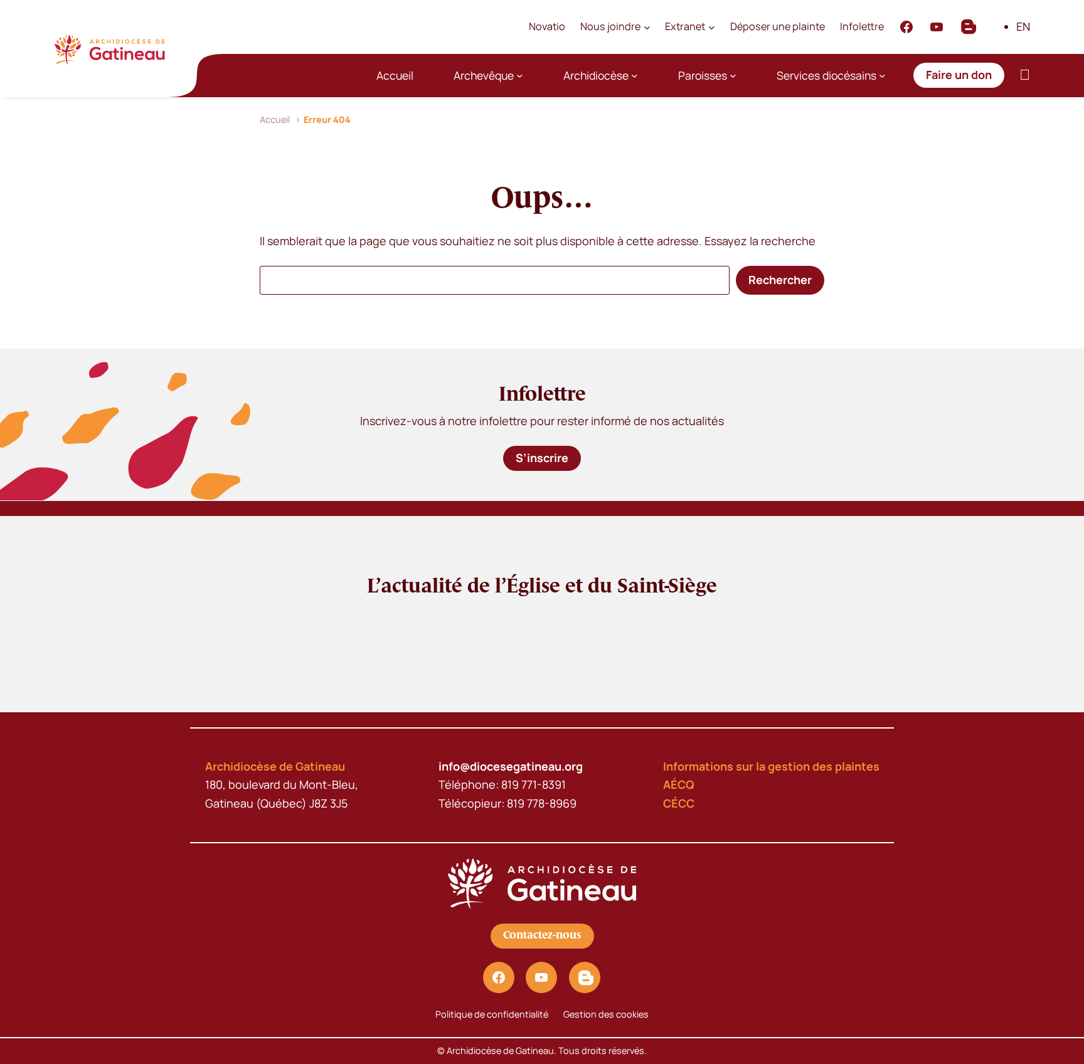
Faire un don (959, 74)
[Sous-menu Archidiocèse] (634, 75)
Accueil (394, 75)
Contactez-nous (542, 935)
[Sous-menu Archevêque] (519, 75)
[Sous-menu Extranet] (711, 26)
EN (1023, 26)
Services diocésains (826, 75)
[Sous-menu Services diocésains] (882, 75)
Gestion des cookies (606, 1014)
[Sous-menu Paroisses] (733, 75)
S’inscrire (542, 457)
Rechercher (780, 279)
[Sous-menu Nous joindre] (647, 26)
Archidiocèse (596, 75)
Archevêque (484, 75)
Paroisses (702, 75)
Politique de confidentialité (491, 1014)
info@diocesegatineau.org (510, 766)
